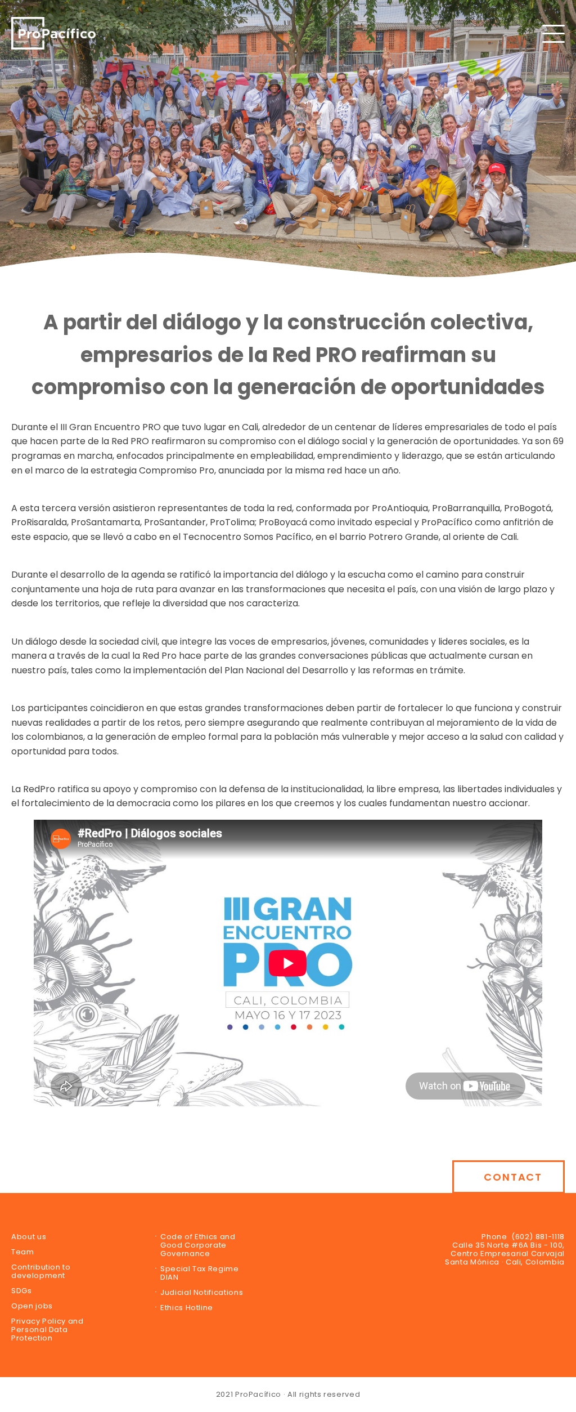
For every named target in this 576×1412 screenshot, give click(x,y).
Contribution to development (41, 1271)
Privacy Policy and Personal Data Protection (47, 1329)
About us (28, 1236)
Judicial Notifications (201, 1292)
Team (22, 1252)
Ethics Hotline (186, 1307)
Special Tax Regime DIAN (199, 1272)
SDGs (21, 1290)
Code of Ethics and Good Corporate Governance (198, 1245)
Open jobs (32, 1306)
